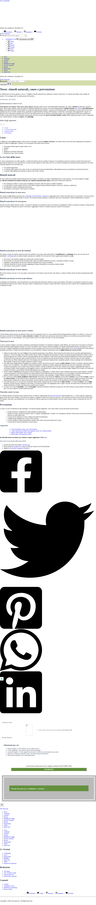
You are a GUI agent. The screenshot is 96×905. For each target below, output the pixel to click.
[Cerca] (26, 36)
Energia (12, 47)
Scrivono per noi (9, 874)
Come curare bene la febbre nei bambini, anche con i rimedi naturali (31, 431)
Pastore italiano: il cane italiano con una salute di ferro (23, 748)
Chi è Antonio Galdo (10, 873)
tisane (75, 348)
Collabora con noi (9, 886)
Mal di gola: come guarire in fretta (21, 434)
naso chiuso (78, 108)
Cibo (11, 43)
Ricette (6, 67)
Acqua (12, 41)
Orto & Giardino (9, 65)
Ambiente (7, 58)
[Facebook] (47, 472)
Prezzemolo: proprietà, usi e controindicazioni (21, 755)
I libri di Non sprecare (10, 876)
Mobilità (6, 858)
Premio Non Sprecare (10, 863)
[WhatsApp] (47, 650)
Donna (6, 62)
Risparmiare (7, 68)
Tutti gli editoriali (7, 737)
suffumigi (10, 256)
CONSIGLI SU (11, 39)
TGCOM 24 (29, 28)
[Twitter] (47, 540)
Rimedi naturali (9, 131)
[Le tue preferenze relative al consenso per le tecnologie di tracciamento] (2, 679)
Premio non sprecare (9, 774)
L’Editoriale (7, 853)
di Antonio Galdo (7, 722)
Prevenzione (8, 133)
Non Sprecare (4, 808)
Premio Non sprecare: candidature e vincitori (27, 789)
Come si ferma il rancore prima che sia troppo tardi (51, 730)
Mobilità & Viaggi (9, 63)
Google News (17, 446)
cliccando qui (26, 445)
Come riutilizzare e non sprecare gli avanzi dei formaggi (24, 750)
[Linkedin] (47, 692)
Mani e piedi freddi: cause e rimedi (21, 432)
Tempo (12, 50)
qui (45, 437)
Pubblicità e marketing (10, 887)
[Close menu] (2, 804)
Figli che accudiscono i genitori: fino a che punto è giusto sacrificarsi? (28, 753)
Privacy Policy (8, 889)
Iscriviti (49, 769)
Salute (12, 49)
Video (5, 861)
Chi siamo (7, 871)
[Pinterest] (47, 608)
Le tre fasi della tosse (10, 129)
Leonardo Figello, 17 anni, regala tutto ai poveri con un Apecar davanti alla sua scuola (33, 752)
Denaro (12, 45)
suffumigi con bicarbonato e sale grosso (37, 196)
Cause (6, 128)
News (5, 57)
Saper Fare (7, 72)
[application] (17, 39)
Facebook (13, 448)
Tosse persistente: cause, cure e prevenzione (24, 429)
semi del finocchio (55, 395)
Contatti (6, 884)
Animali (6, 60)
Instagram (20, 448)
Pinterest (26, 448)
